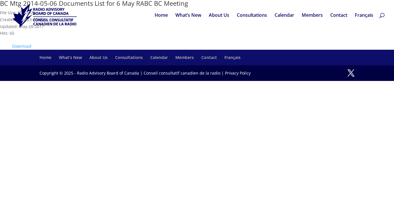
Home (161, 15)
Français (364, 15)
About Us (219, 15)
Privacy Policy (238, 73)
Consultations (252, 15)
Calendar (284, 15)
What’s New (188, 15)
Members (312, 15)
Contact (338, 15)
